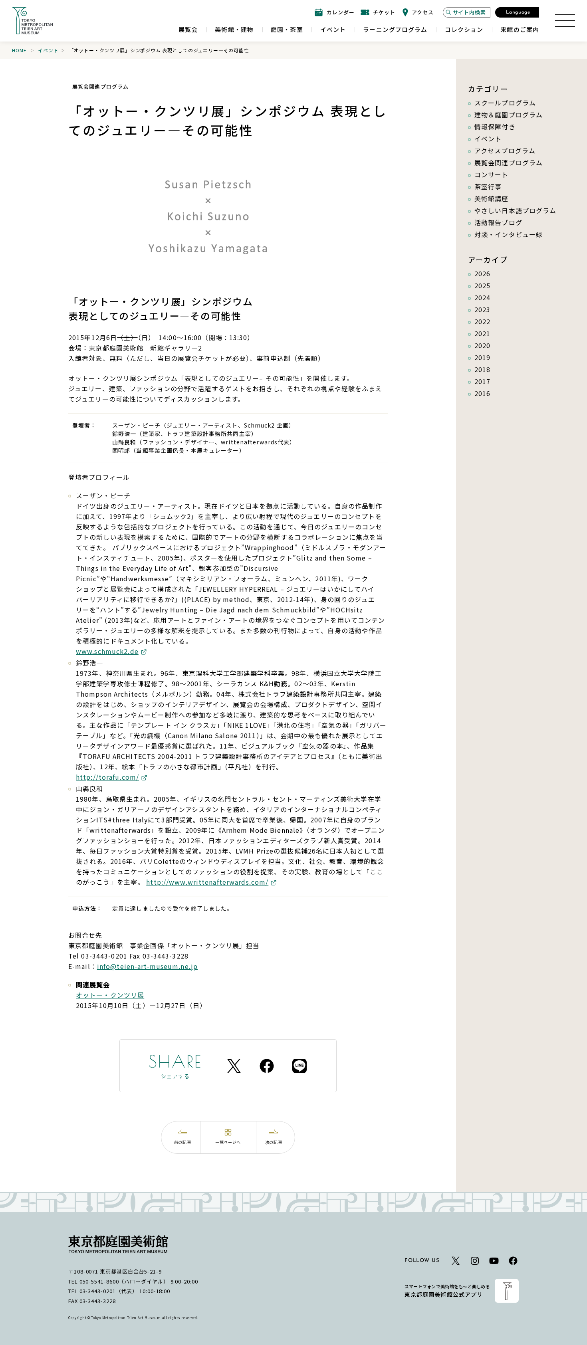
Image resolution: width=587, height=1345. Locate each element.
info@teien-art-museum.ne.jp (147, 966)
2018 (482, 369)
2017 (482, 381)
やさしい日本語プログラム (515, 210)
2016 (482, 393)
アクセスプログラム (504, 150)
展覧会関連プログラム (508, 162)
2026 (482, 273)
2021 (482, 333)
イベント (48, 50)
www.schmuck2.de (107, 651)
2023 (482, 309)
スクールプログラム (505, 102)
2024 (482, 297)
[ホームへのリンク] (32, 20)
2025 (482, 285)
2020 (482, 345)
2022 (482, 321)
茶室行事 (488, 186)
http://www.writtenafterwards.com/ (207, 882)
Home (19, 50)
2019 (482, 357)
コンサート (491, 174)
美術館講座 (491, 198)
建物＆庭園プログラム (508, 114)
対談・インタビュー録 (508, 234)
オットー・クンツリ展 (110, 995)
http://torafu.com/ (107, 777)
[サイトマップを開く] (565, 21)
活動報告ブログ (498, 222)
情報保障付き (495, 126)
